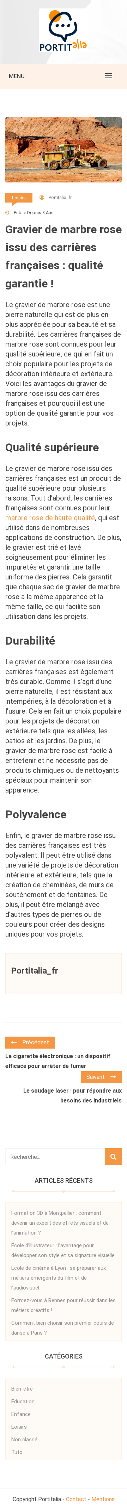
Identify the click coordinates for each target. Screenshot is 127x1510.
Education (23, 1401)
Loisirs (19, 197)
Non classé (24, 1439)
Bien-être (22, 1389)
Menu (17, 76)
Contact (76, 1499)
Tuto (17, 1452)
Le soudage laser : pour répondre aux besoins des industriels (72, 1095)
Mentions (103, 1499)
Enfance (21, 1414)
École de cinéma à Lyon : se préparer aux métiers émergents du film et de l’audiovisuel (58, 1278)
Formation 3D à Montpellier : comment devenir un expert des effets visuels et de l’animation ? (60, 1223)
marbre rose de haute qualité (50, 518)
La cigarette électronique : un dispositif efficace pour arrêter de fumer (57, 1061)
